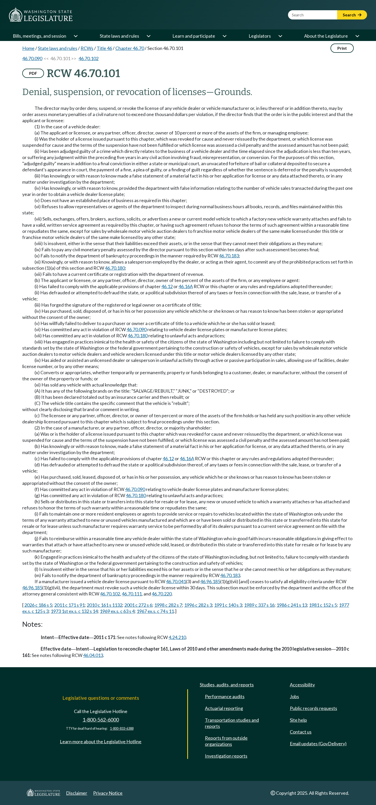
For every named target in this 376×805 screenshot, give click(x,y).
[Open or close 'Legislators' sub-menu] (280, 36)
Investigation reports (226, 756)
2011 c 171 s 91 (69, 605)
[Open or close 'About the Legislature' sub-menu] (357, 36)
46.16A (186, 286)
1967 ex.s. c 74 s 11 (155, 611)
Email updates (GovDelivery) (318, 743)
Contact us (301, 732)
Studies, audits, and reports (227, 684)
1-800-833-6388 (122, 728)
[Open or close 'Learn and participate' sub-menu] (224, 36)
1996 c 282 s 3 (198, 605)
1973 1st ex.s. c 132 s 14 (74, 611)
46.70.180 (115, 268)
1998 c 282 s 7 (168, 605)
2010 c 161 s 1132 (104, 605)
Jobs (294, 696)
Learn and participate (193, 36)
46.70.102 (88, 58)
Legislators (260, 36)
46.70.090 (32, 58)
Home (28, 48)
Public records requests (313, 708)
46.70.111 (132, 594)
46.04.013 (93, 655)
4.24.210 (177, 637)
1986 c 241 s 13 (292, 605)
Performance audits (225, 696)
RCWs (87, 48)
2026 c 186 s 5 (38, 605)
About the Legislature (326, 36)
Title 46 (104, 48)
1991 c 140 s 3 (228, 605)
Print (342, 48)
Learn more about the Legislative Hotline (100, 741)
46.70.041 (176, 581)
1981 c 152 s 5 (323, 605)
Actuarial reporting (224, 708)
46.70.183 (229, 255)
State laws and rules (119, 36)
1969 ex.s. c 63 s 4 (117, 611)
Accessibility (302, 684)
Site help (298, 720)
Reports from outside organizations (226, 741)
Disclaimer (76, 793)
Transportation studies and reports (232, 723)
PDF (33, 73)
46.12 (167, 286)
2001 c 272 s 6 (138, 605)
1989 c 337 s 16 (259, 605)
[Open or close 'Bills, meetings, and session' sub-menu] (75, 36)
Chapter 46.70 (129, 48)
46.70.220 (162, 594)
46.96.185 (210, 581)
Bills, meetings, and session (39, 36)
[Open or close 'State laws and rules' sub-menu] (148, 36)
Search (350, 14)
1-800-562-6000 (101, 720)
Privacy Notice (108, 793)
